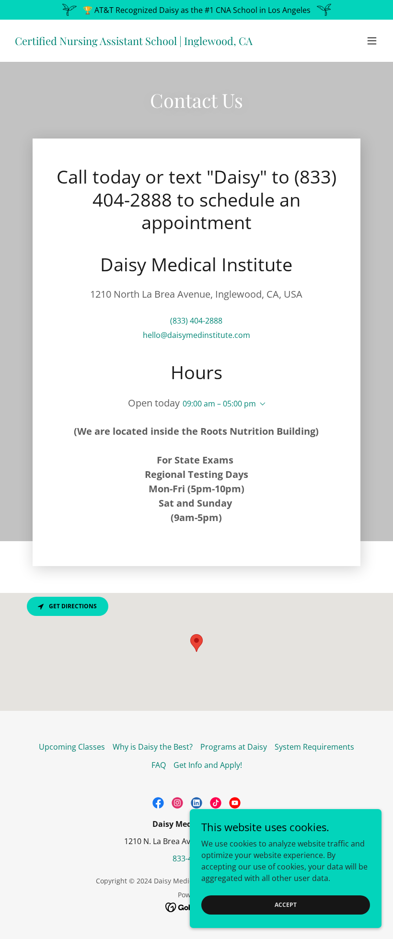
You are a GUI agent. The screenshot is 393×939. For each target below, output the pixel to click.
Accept (286, 905)
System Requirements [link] (314, 747)
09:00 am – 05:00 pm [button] (219, 403)
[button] (371, 40)
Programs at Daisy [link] (233, 747)
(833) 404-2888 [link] (196, 320)
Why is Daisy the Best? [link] (153, 747)
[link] (133, 42)
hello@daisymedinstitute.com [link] (196, 335)
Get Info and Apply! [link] (207, 765)
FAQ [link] (158, 765)
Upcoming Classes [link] (72, 747)
